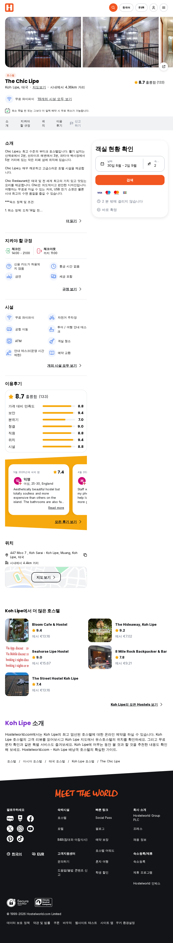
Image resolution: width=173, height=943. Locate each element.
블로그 (100, 828)
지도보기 (39, 87)
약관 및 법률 (41, 922)
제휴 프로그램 (142, 872)
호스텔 (11, 75)
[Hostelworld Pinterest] (10, 838)
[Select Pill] (113, 7)
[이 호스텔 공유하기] (163, 66)
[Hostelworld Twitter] (10, 828)
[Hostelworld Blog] (10, 818)
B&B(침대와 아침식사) (73, 839)
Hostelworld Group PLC (146, 818)
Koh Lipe (12, 87)
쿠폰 (56, 922)
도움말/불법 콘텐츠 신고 (73, 872)
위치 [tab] (43, 123)
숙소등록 (139, 861)
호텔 (61, 828)
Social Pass (104, 817)
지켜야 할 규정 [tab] (25, 123)
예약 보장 (102, 839)
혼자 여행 (102, 861)
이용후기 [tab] (59, 123)
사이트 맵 (107, 922)
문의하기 (63, 861)
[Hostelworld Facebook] (30, 818)
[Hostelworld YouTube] (30, 828)
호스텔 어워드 (105, 850)
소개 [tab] (6, 123)
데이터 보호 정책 (18, 922)
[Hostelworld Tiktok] (20, 838)
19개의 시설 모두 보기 (55, 99)
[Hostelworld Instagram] (20, 828)
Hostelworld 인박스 (146, 883)
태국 (25, 87)
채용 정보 (139, 839)
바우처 (67, 922)
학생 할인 (102, 872)
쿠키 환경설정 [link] (125, 922)
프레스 (137, 828)
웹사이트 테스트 (86, 922)
